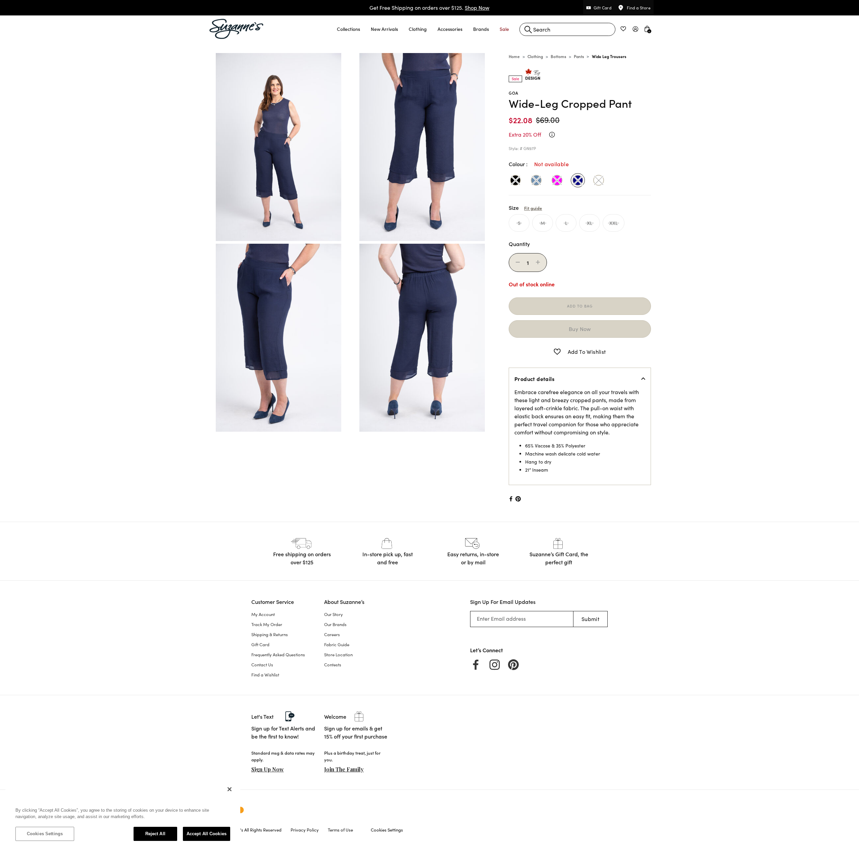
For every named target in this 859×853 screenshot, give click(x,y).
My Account (263, 614)
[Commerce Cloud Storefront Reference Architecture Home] (236, 29)
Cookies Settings (45, 833)
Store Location (338, 655)
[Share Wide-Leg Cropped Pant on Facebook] (510, 499)
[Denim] (536, 180)
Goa (514, 93)
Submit (590, 618)
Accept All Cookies (206, 833)
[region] (122, 815)
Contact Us (262, 665)
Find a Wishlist (265, 675)
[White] (598, 180)
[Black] (515, 180)
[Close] (229, 789)
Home (514, 56)
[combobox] (567, 29)
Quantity (519, 243)
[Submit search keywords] (528, 29)
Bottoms (558, 56)
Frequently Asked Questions (278, 655)
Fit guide (533, 208)
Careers (332, 634)
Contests (332, 665)
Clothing (535, 56)
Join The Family (344, 769)
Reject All (155, 833)
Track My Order (266, 624)
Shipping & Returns (269, 634)
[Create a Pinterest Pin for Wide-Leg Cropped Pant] (518, 499)
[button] (348, 29)
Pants (579, 56)
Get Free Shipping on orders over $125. (429, 7)
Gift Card (260, 645)
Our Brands (335, 624)
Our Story (333, 614)
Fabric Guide (336, 645)
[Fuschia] (557, 180)
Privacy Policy (305, 830)
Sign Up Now (267, 769)
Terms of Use (340, 830)
